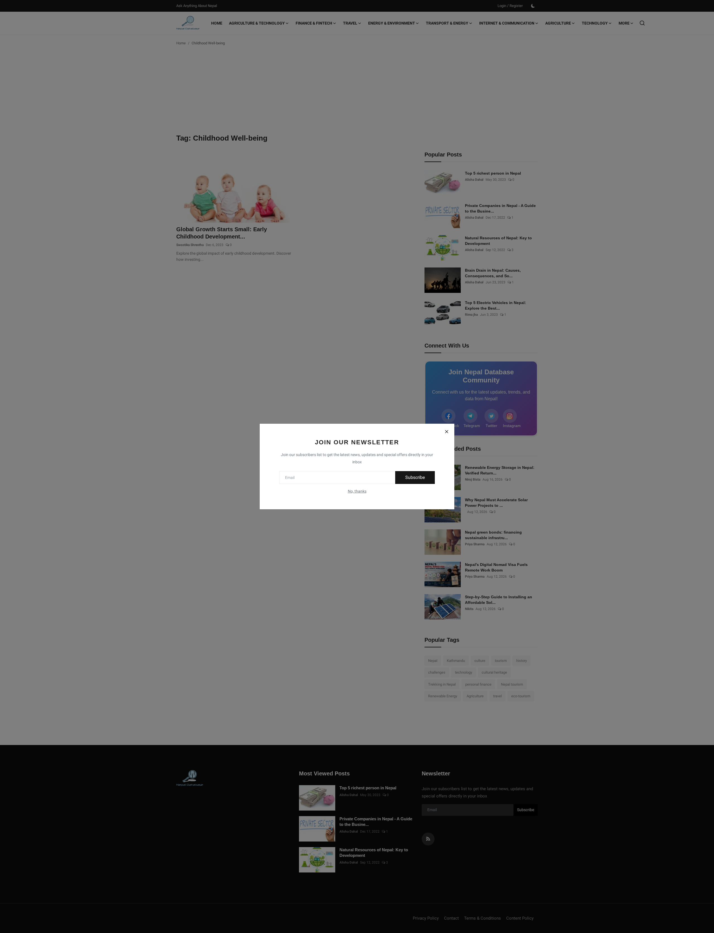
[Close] (446, 431)
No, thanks (357, 491)
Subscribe (415, 477)
